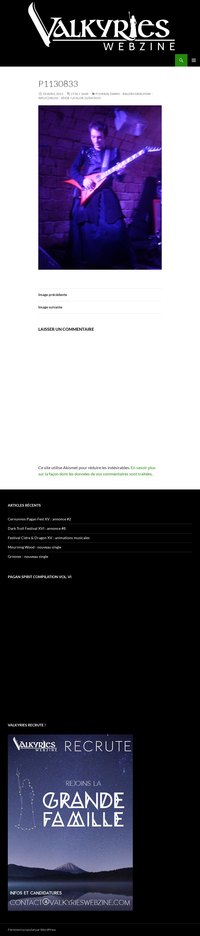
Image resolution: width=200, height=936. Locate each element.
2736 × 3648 (79, 94)
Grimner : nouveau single (28, 556)
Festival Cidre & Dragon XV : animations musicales (49, 537)
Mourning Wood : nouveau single (34, 547)
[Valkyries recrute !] (70, 822)
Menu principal (194, 60)
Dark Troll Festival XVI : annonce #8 (37, 528)
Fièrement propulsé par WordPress (32, 930)
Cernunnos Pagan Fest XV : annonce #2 (39, 519)
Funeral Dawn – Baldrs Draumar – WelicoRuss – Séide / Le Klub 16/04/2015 (95, 96)
